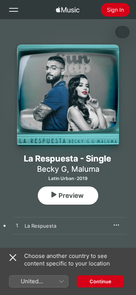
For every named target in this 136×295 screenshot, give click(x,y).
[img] (67, 9)
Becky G (52, 169)
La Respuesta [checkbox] (40, 226)
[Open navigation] (13, 10)
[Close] (12, 257)
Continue (100, 281)
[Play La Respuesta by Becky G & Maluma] (17, 225)
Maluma (85, 169)
